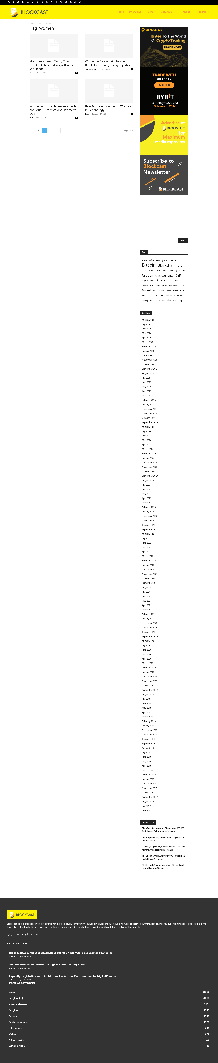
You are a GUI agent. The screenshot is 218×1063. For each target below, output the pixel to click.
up (151, 301)
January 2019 (148, 725)
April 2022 (146, 551)
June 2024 (146, 435)
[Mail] (27, 2)
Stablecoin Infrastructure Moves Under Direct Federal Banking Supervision (163, 866)
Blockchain (166, 265)
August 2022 (148, 533)
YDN (31, 118)
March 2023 (147, 502)
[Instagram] (18, 2)
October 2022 (148, 524)
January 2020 (148, 672)
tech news (170, 295)
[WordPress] (70, 2)
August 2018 (148, 747)
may (154, 290)
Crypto (147, 275)
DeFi (178, 275)
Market (146, 290)
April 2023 (146, 498)
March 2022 (147, 556)
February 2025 (149, 400)
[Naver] (32, 2)
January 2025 (148, 404)
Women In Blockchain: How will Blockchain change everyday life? (107, 63)
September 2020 (150, 636)
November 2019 (149, 681)
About (144, 260)
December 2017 (149, 783)
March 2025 (147, 395)
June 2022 (146, 542)
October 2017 (148, 792)
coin (164, 270)
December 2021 (149, 569)
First (152, 285)
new (175, 290)
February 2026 (149, 346)
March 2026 (147, 342)
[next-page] (62, 130)
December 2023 (149, 462)
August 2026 (148, 319)
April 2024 (146, 444)
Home (32, 23)
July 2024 (146, 431)
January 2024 (148, 458)
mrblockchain (91, 69)
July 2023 (146, 484)
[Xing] (80, 2)
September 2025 (150, 368)
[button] (205, 12)
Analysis (161, 260)
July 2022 (146, 538)
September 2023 (150, 475)
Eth (151, 280)
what (161, 300)
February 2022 (149, 560)
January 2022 (148, 565)
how (164, 285)
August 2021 (148, 587)
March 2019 (147, 716)
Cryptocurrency (164, 275)
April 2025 (146, 391)
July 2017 (146, 805)
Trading (145, 301)
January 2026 (148, 351)
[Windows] (65, 2)
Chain (158, 270)
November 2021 (149, 574)
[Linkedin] (23, 2)
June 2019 (146, 703)
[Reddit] (42, 2)
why (168, 300)
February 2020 (149, 667)
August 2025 (148, 373)
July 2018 (146, 752)
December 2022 (149, 516)
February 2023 (149, 507)
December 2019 (149, 676)
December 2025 (149, 355)
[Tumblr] (56, 2)
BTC (180, 265)
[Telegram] (51, 2)
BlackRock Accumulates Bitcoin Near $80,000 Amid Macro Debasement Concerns (163, 830)
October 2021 (148, 578)
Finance (145, 286)
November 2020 (149, 627)
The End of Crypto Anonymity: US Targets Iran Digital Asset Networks (163, 857)
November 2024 (149, 413)
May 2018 (146, 761)
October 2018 (148, 739)
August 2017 (148, 801)
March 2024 (147, 449)
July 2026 (146, 324)
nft (143, 295)
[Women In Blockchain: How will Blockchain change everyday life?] (109, 46)
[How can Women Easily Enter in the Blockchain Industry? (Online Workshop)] (54, 46)
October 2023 (148, 471)
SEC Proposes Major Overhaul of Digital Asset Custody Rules (163, 839)
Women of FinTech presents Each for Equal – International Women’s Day (53, 110)
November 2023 (149, 466)
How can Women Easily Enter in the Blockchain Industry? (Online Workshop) (52, 65)
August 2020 (148, 640)
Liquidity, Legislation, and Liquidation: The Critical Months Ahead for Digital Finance (164, 848)
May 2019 (146, 707)
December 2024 (149, 409)
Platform (150, 296)
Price (159, 295)
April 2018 (146, 765)
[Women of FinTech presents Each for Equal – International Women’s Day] (54, 91)
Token (179, 296)
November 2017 (149, 788)
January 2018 (148, 779)
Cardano (150, 270)
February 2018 (149, 774)
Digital (145, 280)
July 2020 (146, 645)
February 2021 (149, 614)
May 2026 (146, 333)
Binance (172, 260)
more (168, 290)
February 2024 (149, 453)
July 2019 (146, 698)
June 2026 (146, 328)
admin (12, 956)
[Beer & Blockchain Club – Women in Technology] (109, 91)
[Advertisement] (164, 214)
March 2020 (147, 663)
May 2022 (146, 547)
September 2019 (150, 689)
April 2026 (146, 337)
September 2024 (150, 422)
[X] (61, 2)
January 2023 (148, 511)
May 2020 (146, 654)
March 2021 (147, 609)
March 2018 (147, 770)
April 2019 (146, 712)
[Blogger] (8, 2)
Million (161, 290)
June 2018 (146, 756)
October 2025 (148, 364)
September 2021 (150, 582)
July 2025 (146, 377)
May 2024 (146, 440)
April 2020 (146, 658)
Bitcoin (149, 265)
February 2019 (149, 721)
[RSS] (46, 2)
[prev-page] (32, 130)
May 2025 (146, 386)
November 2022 (149, 520)
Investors (173, 286)
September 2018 (150, 743)
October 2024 (148, 417)
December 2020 (149, 623)
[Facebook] (13, 2)
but (143, 270)
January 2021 (148, 618)
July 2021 (146, 591)
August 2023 (148, 480)
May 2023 (146, 493)
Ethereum (162, 280)
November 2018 (149, 734)
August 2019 (148, 694)
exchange (176, 281)
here (158, 285)
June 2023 (146, 489)
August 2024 (148, 426)
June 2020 (146, 649)
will (175, 300)
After (151, 260)
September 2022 (150, 529)
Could (182, 270)
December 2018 (149, 730)
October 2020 (148, 632)
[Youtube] (75, 2)
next (182, 290)
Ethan (32, 73)
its (180, 285)
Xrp (180, 300)
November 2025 (149, 359)
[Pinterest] (37, 2)
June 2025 (146, 382)
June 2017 (146, 810)
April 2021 (146, 605)
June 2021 (146, 596)
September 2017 (150, 797)
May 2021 (146, 600)
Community (172, 270)
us (155, 300)
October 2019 (148, 685)
